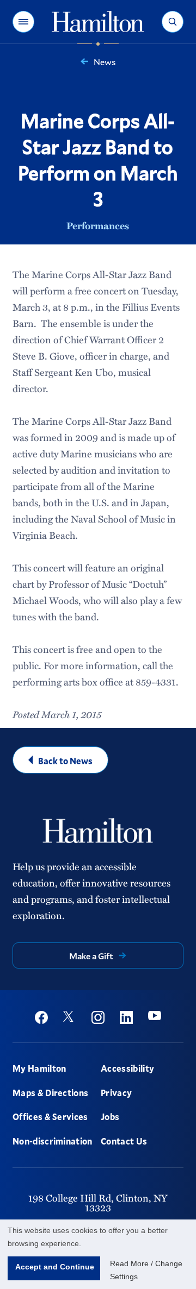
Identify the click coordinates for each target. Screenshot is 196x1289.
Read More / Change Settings (146, 1270)
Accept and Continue (54, 1266)
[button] (23, 21)
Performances (97, 225)
